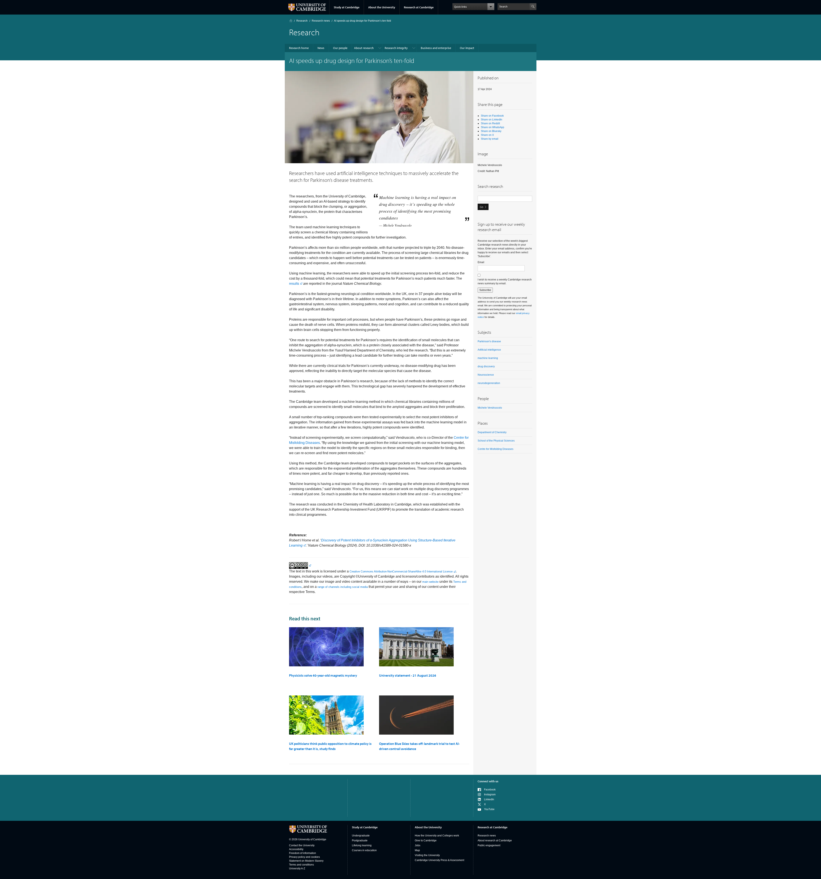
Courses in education (364, 850)
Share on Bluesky (491, 131)
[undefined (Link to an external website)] (300, 565)
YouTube (489, 809)
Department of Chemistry (492, 432)
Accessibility (296, 849)
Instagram (490, 794)
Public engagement (489, 845)
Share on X (487, 134)
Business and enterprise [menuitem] (436, 48)
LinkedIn (489, 799)
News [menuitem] (320, 48)
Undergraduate (361, 835)
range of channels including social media (342, 586)
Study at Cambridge (346, 7)
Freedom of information (302, 853)
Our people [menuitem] (340, 48)
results (294, 283)
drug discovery (486, 366)
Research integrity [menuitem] (396, 48)
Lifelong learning (362, 845)
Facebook (490, 789)
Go (481, 207)
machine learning (488, 358)
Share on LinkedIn (491, 119)
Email (481, 262)
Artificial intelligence (489, 349)
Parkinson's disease (489, 341)
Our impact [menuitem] (467, 48)
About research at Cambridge (495, 840)
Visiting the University (427, 855)
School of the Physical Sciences (496, 440)
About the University (381, 7)
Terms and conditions (301, 864)
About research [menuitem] (364, 48)
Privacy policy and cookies (304, 856)
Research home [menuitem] (299, 48)
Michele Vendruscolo (490, 407)
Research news (487, 835)
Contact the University (302, 845)
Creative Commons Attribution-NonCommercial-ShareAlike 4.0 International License (401, 571)
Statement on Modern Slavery (306, 860)
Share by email (489, 138)
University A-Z (297, 868)
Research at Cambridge (419, 7)
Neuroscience (486, 374)
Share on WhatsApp (492, 127)
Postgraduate (360, 840)
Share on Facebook (492, 115)
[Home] (291, 20)
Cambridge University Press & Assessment (439, 860)
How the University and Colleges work (437, 835)
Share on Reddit (490, 123)
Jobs (417, 845)
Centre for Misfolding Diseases (495, 449)
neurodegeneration (489, 383)
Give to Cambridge (426, 840)
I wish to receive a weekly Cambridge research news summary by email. (505, 281)
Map (417, 850)
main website (430, 581)
